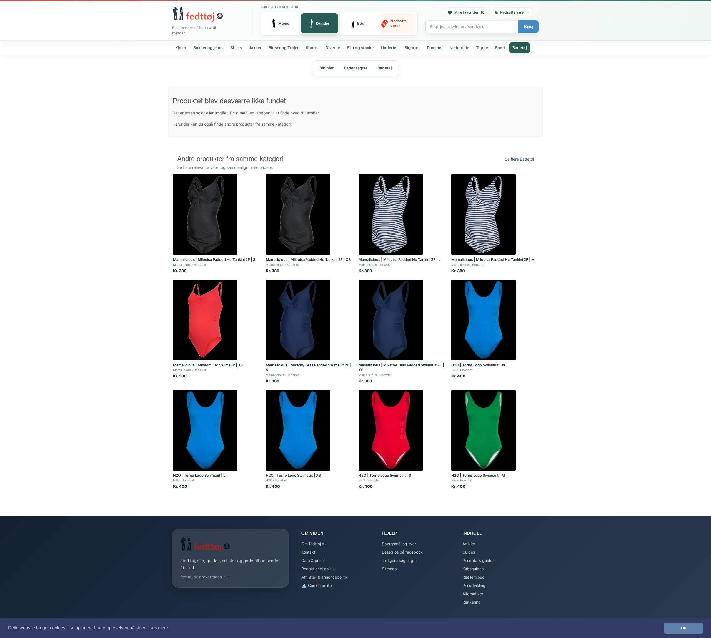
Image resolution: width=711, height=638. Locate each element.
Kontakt (308, 552)
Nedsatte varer (512, 12)
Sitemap (389, 568)
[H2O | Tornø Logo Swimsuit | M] (483, 430)
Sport (500, 47)
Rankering (471, 602)
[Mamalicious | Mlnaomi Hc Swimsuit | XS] (205, 320)
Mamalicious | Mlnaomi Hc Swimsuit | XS (208, 365)
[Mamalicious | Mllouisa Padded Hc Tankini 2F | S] (205, 214)
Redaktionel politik (318, 568)
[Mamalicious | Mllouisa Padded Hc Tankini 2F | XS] (298, 214)
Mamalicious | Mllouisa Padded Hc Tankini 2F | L (399, 259)
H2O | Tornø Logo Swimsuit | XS (293, 475)
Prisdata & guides (478, 560)
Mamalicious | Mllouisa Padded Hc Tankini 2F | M (493, 259)
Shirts (236, 47)
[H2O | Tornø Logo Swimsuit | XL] (483, 320)
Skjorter (412, 47)
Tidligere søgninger (399, 560)
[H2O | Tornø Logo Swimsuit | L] (205, 430)
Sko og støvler (360, 47)
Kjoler (180, 47)
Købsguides (473, 568)
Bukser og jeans (208, 47)
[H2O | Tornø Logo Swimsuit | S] (391, 430)
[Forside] (197, 14)
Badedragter (355, 68)
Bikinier (326, 68)
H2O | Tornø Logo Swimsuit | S (385, 475)
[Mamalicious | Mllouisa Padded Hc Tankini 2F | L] (391, 214)
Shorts (312, 47)
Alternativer (472, 593)
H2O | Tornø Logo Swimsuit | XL (478, 365)
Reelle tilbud (473, 577)
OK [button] (684, 628)
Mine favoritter (470, 12)
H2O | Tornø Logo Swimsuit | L (199, 475)
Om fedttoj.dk (314, 543)
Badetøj (519, 47)
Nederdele (459, 47)
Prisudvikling (473, 585)
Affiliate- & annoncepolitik (324, 577)
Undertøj (389, 47)
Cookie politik (319, 585)
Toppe (482, 47)
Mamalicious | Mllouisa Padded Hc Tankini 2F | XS (308, 259)
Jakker (255, 47)
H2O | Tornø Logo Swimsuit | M (478, 475)
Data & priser (313, 560)
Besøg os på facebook (402, 552)
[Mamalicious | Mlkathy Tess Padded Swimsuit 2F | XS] (391, 320)
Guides (468, 552)
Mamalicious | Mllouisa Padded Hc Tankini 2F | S (214, 259)
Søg (528, 26)
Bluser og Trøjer (284, 47)
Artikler (468, 543)
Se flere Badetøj (519, 159)
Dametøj (435, 47)
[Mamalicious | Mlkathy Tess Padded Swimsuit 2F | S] (298, 320)
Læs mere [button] (158, 628)
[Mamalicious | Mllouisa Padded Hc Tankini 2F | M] (483, 214)
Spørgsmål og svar (399, 543)
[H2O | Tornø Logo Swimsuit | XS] (298, 430)
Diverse (333, 47)
